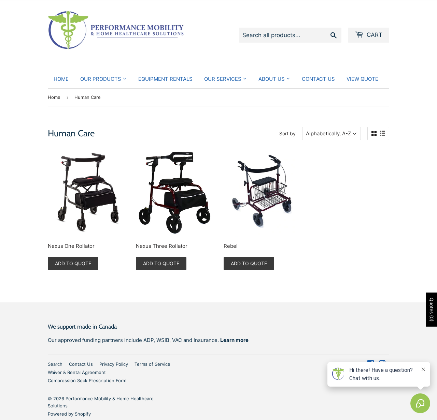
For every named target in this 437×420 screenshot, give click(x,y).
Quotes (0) (432, 309)
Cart (373, 34)
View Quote (362, 79)
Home (61, 79)
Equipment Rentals (165, 79)
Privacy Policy (113, 364)
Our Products (101, 79)
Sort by (287, 133)
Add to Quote (73, 263)
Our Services (223, 79)
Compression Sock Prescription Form (87, 380)
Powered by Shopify (69, 414)
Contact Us (318, 79)
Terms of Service (152, 364)
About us (272, 79)
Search (55, 364)
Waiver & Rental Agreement (77, 372)
